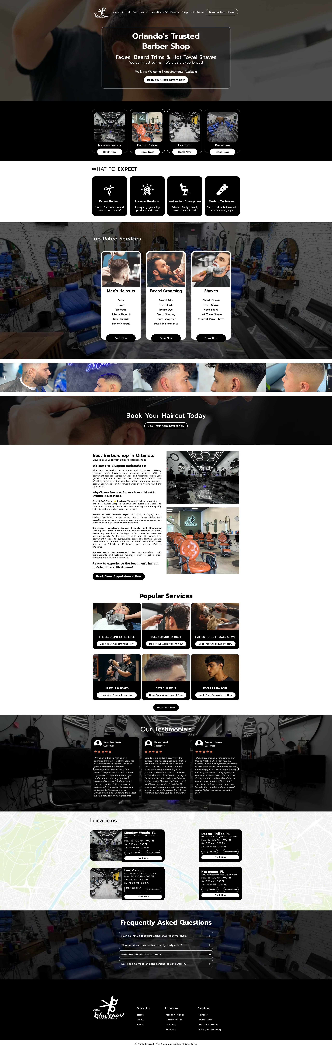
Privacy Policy (190, 1044)
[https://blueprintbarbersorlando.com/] (102, 12)
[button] (146, 12)
